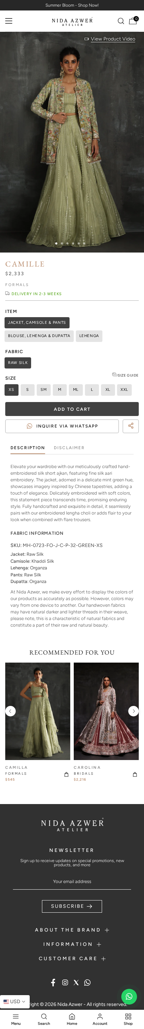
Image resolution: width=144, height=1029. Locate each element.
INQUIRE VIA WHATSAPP (67, 426)
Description (27, 447)
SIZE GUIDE (128, 375)
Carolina (87, 767)
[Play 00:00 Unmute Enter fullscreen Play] (72, 142)
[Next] (133, 711)
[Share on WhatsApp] (132, 436)
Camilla (16, 767)
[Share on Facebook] (119, 436)
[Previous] (10, 711)
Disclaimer (69, 447)
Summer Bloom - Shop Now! (72, 5)
